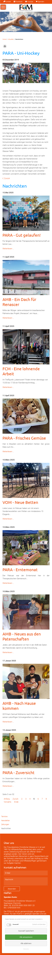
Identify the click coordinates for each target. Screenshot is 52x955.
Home (4, 39)
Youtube (30, 2)
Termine (4, 816)
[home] (26, 7)
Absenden (12, 889)
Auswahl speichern (26, 931)
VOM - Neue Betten (20, 502)
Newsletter (5, 821)
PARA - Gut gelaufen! (22, 235)
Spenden (41, 2)
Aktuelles (11, 39)
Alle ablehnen (26, 943)
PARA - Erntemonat (20, 569)
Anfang (7, 799)
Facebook (19, 2)
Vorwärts (7, 802)
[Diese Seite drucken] (5, 46)
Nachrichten (6, 828)
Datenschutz (26, 949)
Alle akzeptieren (26, 937)
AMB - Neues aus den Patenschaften (22, 636)
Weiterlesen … (8, 248)
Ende (16, 802)
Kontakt (8, 2)
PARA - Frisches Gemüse (24, 438)
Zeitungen (5, 824)
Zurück (7, 178)
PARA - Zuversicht (18, 772)
